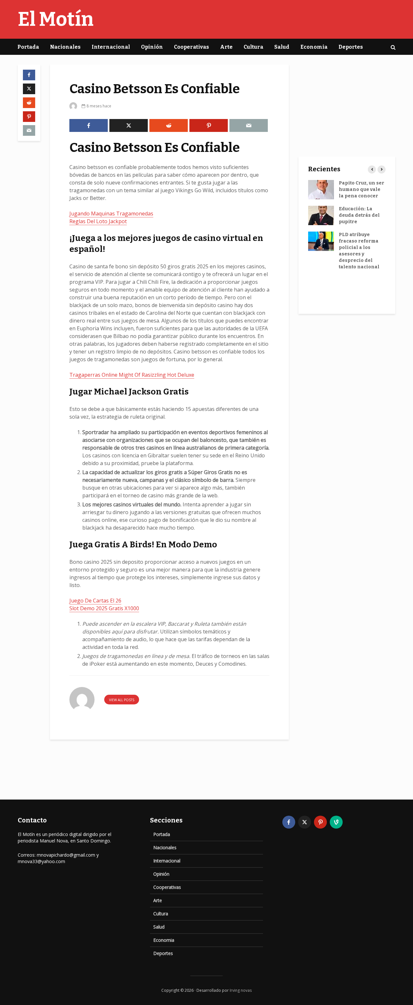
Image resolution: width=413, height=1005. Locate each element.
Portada (28, 47)
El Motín (56, 19)
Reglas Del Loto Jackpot (98, 221)
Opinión (152, 47)
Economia (313, 47)
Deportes (350, 47)
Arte (226, 47)
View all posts (121, 700)
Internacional (111, 47)
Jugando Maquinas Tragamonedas (111, 213)
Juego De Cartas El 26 (95, 600)
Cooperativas (191, 47)
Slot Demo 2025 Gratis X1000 (104, 608)
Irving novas (241, 990)
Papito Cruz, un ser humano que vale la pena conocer (361, 189)
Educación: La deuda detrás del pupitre (359, 215)
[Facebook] (288, 822)
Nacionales (65, 47)
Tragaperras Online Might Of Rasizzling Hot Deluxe (131, 374)
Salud (281, 47)
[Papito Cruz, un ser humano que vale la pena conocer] (321, 189)
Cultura (253, 47)
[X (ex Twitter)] (304, 822)
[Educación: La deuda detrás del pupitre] (321, 215)
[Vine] (336, 822)
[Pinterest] (320, 822)
